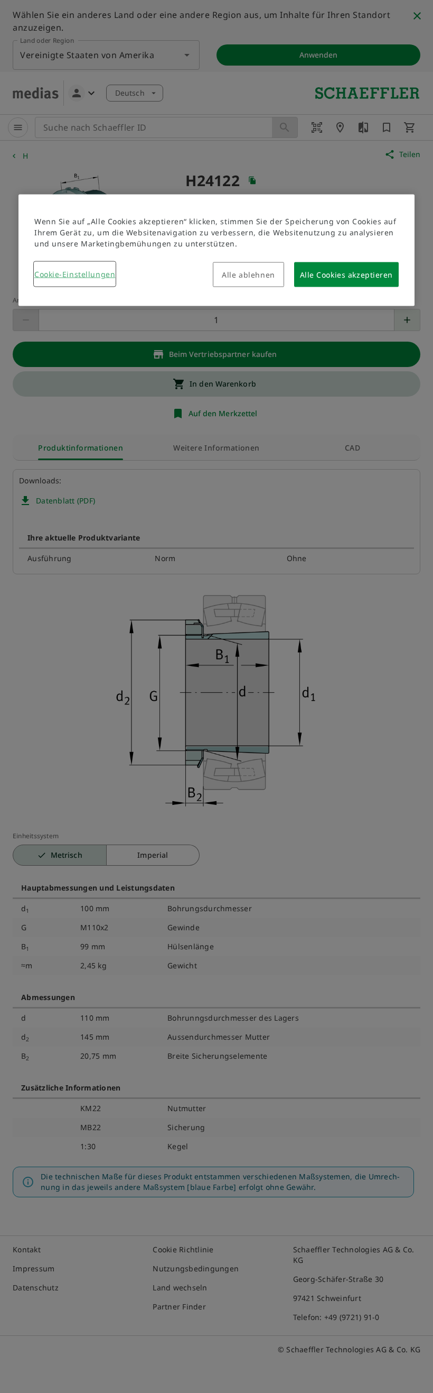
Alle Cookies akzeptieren (346, 275)
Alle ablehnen (248, 275)
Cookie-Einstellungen (74, 274)
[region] (216, 250)
